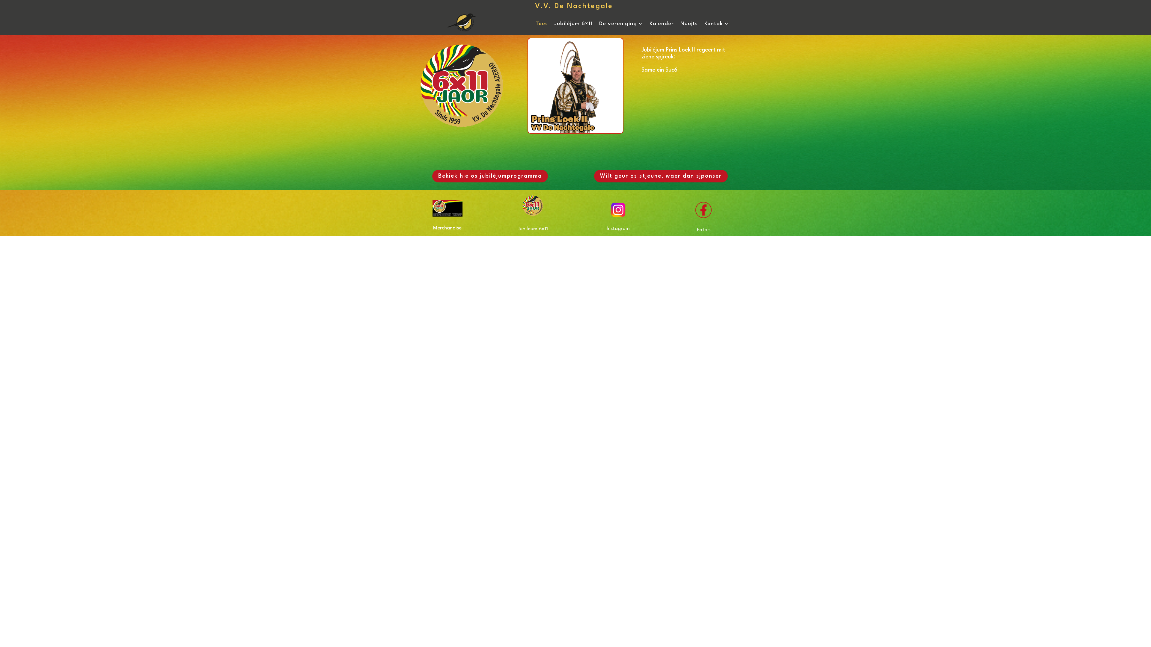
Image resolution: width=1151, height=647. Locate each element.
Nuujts (689, 23)
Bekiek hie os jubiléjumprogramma (490, 176)
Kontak (713, 23)
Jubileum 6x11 (533, 229)
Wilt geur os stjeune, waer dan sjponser (661, 176)
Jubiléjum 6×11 (574, 23)
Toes (542, 23)
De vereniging (618, 23)
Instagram (618, 228)
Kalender (662, 23)
